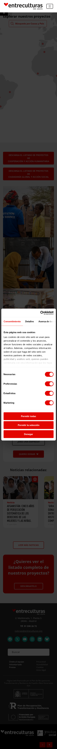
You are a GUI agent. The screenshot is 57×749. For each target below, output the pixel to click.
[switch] (49, 383)
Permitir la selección (28, 425)
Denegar (28, 434)
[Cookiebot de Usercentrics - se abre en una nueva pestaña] (41, 313)
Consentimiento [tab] (12, 321)
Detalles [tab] (29, 321)
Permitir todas (28, 416)
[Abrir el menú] (49, 6)
